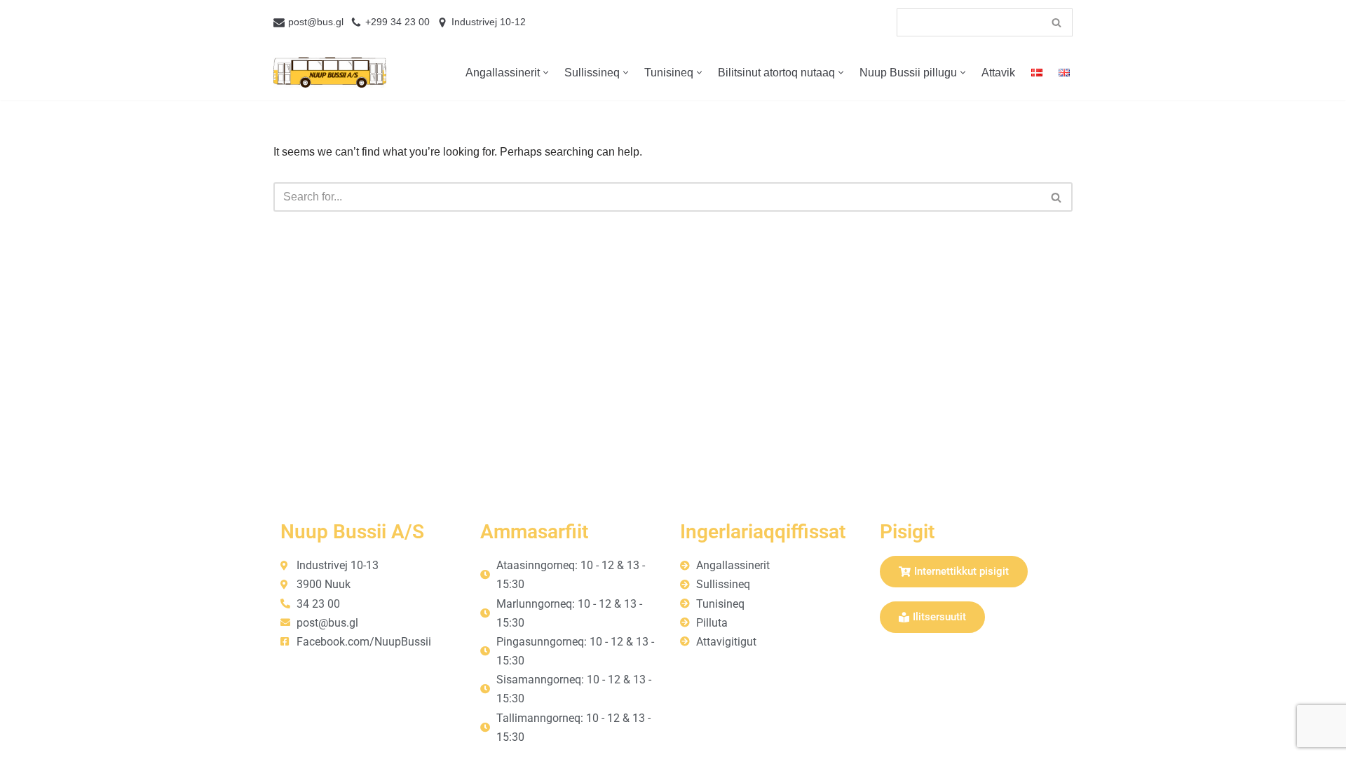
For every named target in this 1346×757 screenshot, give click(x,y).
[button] (545, 72)
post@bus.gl (316, 22)
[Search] (1057, 22)
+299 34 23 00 (397, 22)
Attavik (998, 73)
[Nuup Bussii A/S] (329, 72)
